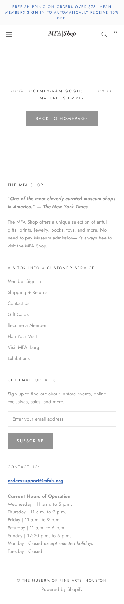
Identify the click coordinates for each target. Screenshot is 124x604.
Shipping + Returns (27, 292)
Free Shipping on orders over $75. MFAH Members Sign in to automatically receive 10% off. (62, 12)
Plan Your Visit (22, 336)
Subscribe (30, 441)
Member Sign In (24, 281)
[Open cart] (115, 34)
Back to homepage (62, 118)
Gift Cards (18, 314)
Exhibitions (19, 358)
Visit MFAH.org (23, 347)
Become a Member (27, 325)
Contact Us (18, 303)
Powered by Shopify (62, 589)
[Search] (104, 34)
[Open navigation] (9, 34)
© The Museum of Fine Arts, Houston (62, 580)
